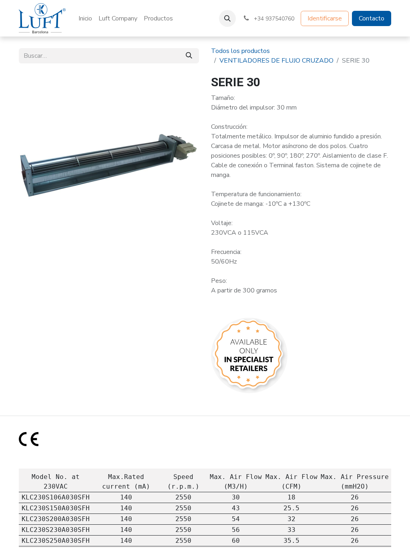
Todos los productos (240, 51)
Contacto (371, 18)
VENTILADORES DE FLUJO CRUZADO (276, 60)
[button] (227, 18)
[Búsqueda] (189, 55)
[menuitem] (85, 18)
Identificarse (325, 18)
